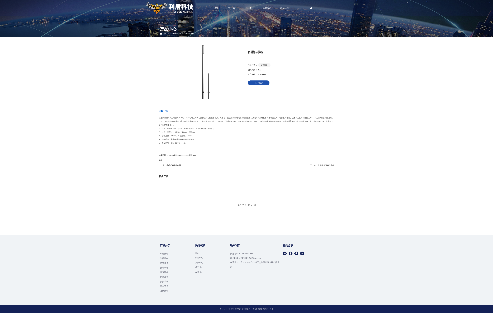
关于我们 (232, 8)
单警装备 (179, 34)
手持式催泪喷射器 (174, 165)
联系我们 (284, 8)
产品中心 (249, 8)
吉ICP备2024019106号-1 (263, 309)
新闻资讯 (267, 8)
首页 (217, 8)
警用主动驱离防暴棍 (326, 165)
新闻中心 (199, 262)
